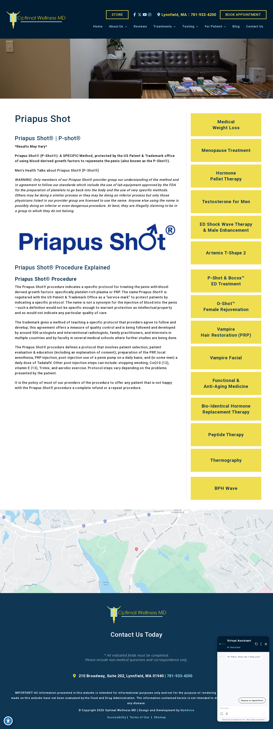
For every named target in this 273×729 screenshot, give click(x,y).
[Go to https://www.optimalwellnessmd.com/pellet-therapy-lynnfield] (226, 176)
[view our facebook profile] (134, 14)
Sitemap (159, 717)
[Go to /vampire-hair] (226, 332)
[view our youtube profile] (144, 14)
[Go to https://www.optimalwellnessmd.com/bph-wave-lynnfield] (226, 488)
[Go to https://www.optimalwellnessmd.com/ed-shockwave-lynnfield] (226, 227)
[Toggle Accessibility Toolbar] (8, 720)
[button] (117, 14)
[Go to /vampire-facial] (226, 357)
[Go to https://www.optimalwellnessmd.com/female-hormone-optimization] (226, 150)
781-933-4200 (203, 14)
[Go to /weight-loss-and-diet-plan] (226, 124)
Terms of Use (139, 717)
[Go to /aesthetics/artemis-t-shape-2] (226, 252)
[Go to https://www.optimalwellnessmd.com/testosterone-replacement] (226, 201)
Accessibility (116, 717)
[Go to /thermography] (226, 460)
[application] (125, 26)
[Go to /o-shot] (226, 306)
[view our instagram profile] (149, 14)
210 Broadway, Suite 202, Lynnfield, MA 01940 (121, 676)
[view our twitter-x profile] (139, 14)
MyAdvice (187, 710)
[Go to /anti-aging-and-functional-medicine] (226, 383)
